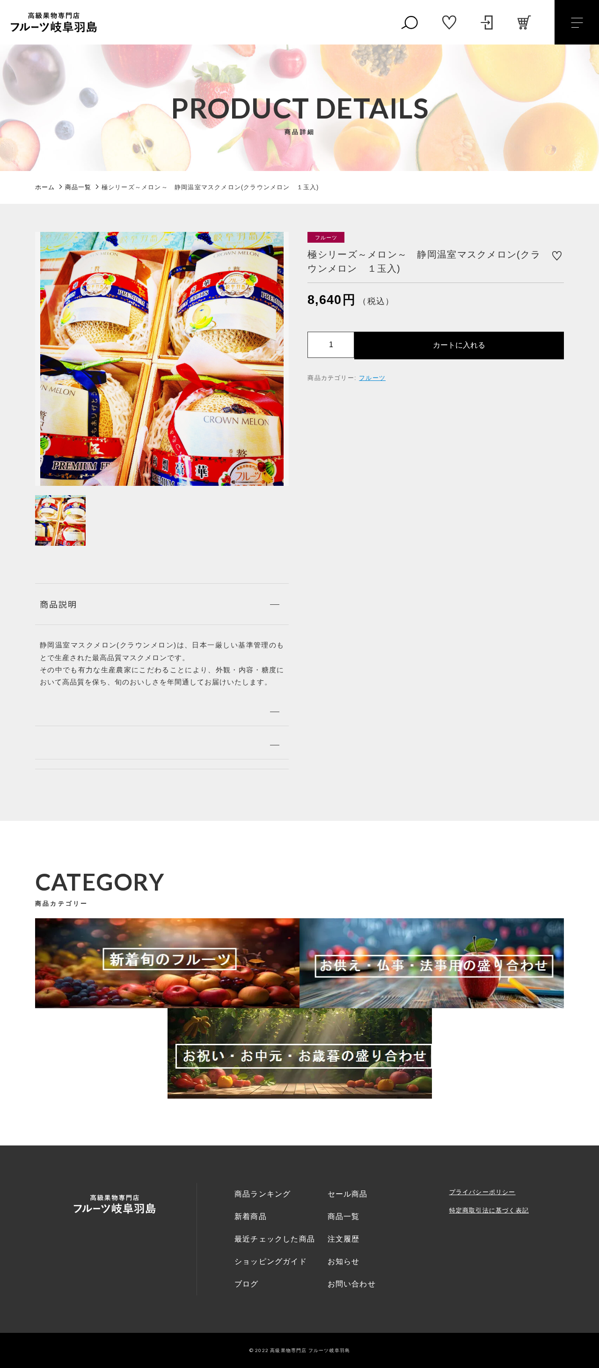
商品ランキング (262, 1194)
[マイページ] (486, 22)
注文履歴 (344, 1239)
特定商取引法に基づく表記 (489, 1210)
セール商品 (348, 1194)
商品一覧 (344, 1216)
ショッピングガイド (270, 1261)
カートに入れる (459, 345)
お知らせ (344, 1261)
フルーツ (372, 377)
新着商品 (250, 1216)
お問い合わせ (352, 1284)
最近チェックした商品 (274, 1239)
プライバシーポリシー (482, 1192)
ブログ (246, 1284)
